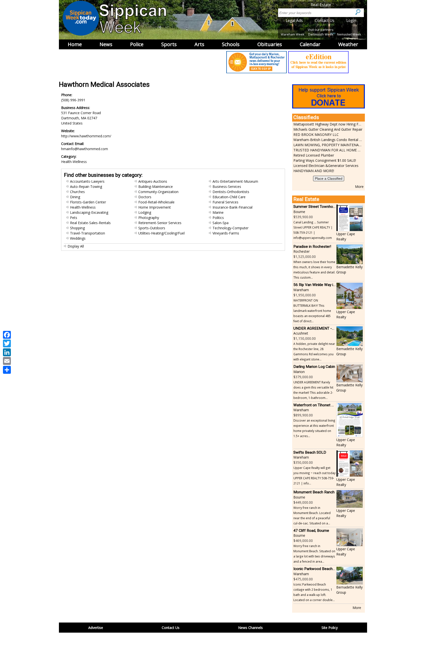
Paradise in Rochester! (312, 246)
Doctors (144, 197)
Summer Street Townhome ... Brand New (327, 206)
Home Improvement (154, 207)
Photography (148, 217)
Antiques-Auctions (152, 181)
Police (136, 44)
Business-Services (227, 186)
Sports (169, 44)
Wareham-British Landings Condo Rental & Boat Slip (327, 139)
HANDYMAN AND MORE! (313, 170)
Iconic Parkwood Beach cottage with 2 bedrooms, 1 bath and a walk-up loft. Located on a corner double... (314, 592)
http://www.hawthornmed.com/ (86, 136)
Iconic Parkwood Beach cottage (319, 569)
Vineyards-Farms (226, 233)
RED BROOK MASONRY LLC (316, 134)
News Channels (250, 627)
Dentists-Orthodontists (231, 191)
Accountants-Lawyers (87, 181)
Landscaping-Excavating (89, 212)
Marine (218, 212)
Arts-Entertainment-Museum (235, 181)
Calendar (310, 44)
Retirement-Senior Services (159, 222)
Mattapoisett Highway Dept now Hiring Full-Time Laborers (327, 124)
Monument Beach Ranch (314, 492)
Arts (199, 44)
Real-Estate (321, 4)
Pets (73, 217)
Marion (299, 371)
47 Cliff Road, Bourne (311, 530)
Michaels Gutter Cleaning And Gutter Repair (327, 129)
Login (351, 20)
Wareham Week (292, 34)
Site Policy (329, 627)
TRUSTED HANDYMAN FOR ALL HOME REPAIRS (327, 150)
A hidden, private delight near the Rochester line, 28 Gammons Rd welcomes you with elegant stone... (314, 351)
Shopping (77, 228)
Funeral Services (225, 202)
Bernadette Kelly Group (349, 269)
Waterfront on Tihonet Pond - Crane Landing (330, 405)
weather (348, 44)
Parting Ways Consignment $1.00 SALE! (324, 160)
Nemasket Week (349, 34)
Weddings (78, 238)
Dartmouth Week (320, 34)
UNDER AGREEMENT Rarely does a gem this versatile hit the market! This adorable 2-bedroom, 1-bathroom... (313, 390)
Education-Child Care (229, 197)
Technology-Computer (230, 228)
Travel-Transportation (87, 233)
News (106, 44)
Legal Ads (294, 20)
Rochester (301, 251)
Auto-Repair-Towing (86, 186)
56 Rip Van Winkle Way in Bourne (320, 285)
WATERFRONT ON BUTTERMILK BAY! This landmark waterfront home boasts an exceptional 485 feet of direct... (312, 310)
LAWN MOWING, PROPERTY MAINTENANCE (327, 145)
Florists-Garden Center (88, 202)
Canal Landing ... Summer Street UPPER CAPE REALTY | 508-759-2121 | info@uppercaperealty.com (313, 230)
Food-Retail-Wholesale (156, 202)
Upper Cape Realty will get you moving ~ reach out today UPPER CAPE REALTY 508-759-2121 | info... (314, 475)
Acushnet (300, 333)
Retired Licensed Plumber (313, 155)
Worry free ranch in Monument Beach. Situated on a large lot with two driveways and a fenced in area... (314, 553)
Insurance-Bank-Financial (232, 207)
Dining (75, 197)
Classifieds (306, 117)
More (359, 186)
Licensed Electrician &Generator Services (325, 165)
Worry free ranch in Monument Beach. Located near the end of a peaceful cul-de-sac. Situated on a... (312, 515)
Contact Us (324, 20)
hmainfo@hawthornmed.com (84, 148)
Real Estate (306, 199)
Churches (77, 191)
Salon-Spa (221, 222)
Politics (218, 217)
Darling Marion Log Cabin (314, 366)
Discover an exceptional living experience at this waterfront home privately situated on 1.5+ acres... (314, 428)
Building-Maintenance (155, 186)
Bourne (299, 211)
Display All (76, 246)
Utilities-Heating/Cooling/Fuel (161, 233)
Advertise (95, 627)
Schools (231, 44)
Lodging (144, 212)
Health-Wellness (83, 207)
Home (75, 44)
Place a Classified (328, 178)
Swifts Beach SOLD (309, 452)
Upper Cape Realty (345, 236)
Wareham (301, 289)
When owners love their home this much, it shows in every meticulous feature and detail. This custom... (314, 269)
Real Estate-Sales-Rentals (90, 222)
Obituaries (269, 44)
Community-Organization (158, 191)
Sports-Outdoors (151, 228)
